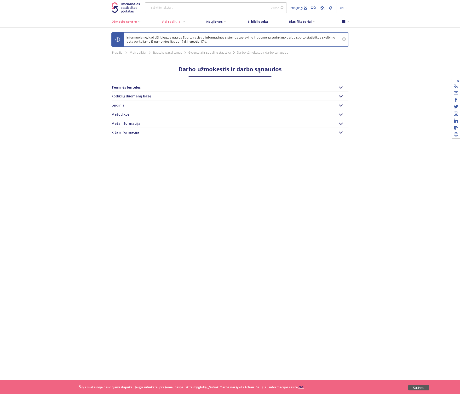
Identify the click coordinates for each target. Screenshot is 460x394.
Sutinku (418, 387)
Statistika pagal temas (167, 53)
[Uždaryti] (453, 81)
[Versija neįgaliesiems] (314, 7)
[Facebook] (456, 100)
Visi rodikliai (138, 53)
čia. (301, 387)
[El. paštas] (456, 94)
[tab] (230, 87)
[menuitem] (125, 23)
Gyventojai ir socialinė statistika (209, 53)
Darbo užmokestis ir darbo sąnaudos (262, 53)
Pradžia (117, 53)
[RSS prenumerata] (323, 7)
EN (342, 8)
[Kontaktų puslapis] (456, 87)
